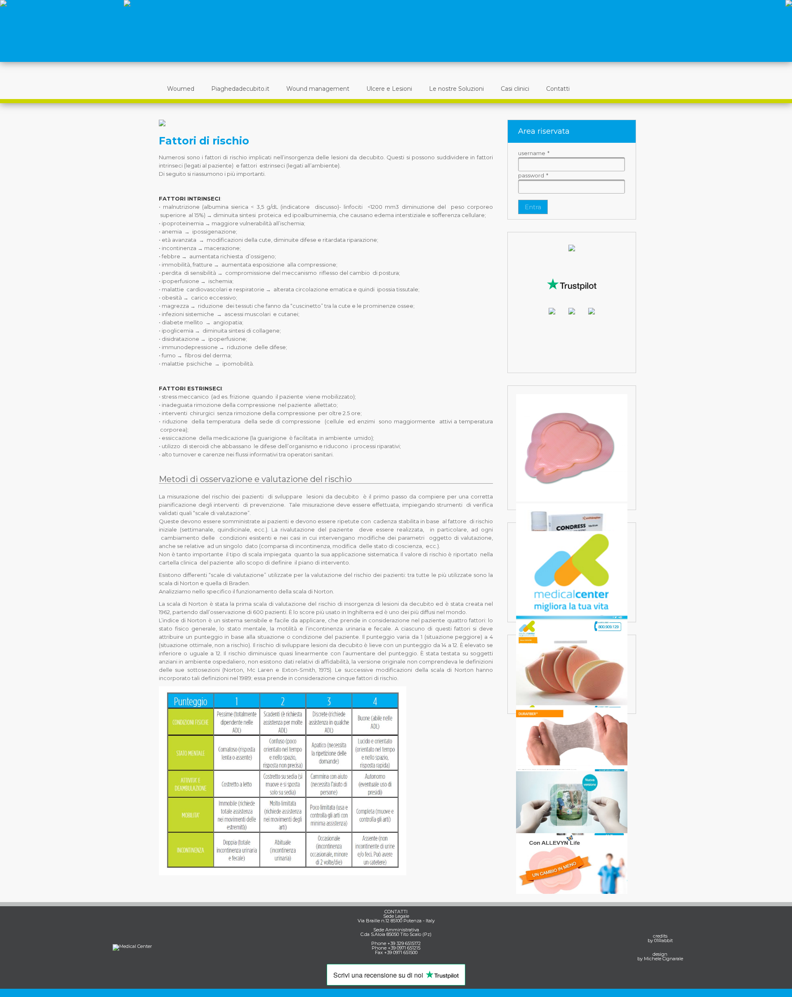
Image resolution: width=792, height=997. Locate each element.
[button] (533, 207)
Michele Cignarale (663, 959)
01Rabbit (663, 940)
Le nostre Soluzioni (456, 88)
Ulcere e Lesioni (389, 88)
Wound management (317, 88)
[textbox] (571, 164)
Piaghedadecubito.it (240, 88)
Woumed (180, 88)
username (533, 153)
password (533, 175)
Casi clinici (515, 88)
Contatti (558, 88)
